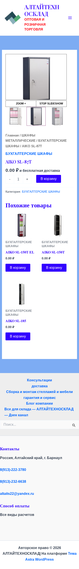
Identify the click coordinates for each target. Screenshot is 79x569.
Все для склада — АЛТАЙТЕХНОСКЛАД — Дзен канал (39, 412)
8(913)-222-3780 (13, 470)
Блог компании (39, 403)
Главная (12, 135)
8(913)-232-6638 (13, 481)
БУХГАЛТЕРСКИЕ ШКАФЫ (28, 154)
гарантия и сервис (39, 398)
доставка (40, 386)
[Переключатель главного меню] (70, 17)
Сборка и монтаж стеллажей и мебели (39, 392)
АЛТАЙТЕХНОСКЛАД (41, 10)
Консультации (39, 380)
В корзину (49, 179)
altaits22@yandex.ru (17, 493)
